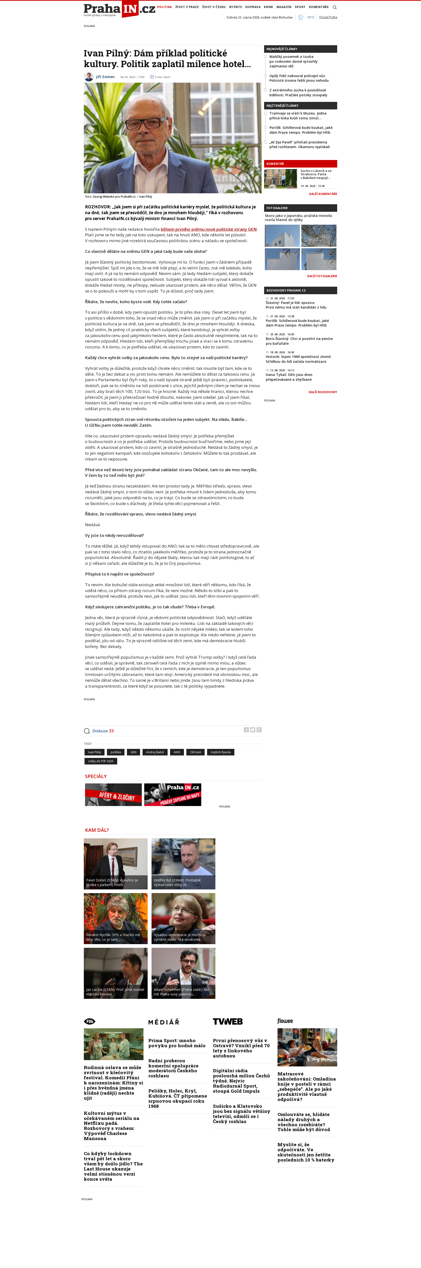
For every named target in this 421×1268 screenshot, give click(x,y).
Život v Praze (187, 7)
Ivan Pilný (94, 752)
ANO (177, 752)
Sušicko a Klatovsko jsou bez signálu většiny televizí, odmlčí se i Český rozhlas (241, 1113)
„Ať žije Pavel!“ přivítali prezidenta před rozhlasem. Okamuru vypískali (299, 144)
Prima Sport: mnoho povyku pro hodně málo (177, 1042)
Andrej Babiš (155, 752)
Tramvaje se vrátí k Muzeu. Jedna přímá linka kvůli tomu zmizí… (297, 115)
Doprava (253, 7)
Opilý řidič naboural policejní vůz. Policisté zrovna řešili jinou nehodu (299, 78)
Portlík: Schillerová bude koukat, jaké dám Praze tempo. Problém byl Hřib (301, 130)
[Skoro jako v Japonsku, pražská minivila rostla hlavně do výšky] (282, 235)
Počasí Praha (328, 17)
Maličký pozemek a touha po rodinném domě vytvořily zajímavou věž (293, 61)
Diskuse (103, 731)
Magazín (284, 7)
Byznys (235, 7)
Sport (300, 7)
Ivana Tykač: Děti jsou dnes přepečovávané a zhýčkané (289, 377)
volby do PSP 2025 (101, 761)
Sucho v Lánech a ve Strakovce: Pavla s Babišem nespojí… (316, 174)
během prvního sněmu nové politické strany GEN (209, 229)
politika (116, 752)
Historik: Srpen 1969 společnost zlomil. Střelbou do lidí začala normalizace (299, 359)
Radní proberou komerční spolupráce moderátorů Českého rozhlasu (173, 1068)
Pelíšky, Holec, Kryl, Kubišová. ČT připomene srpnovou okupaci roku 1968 (177, 1098)
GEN (133, 752)
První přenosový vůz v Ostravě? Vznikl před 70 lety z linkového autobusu (241, 1048)
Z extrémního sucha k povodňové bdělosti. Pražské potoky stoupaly (298, 92)
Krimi (268, 7)
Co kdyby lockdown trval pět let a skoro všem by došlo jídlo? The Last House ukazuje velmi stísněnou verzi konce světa (113, 1166)
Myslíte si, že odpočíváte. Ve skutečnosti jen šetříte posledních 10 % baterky (306, 1152)
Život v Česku (214, 7)
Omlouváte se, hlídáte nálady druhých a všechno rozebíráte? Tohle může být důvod (303, 1122)
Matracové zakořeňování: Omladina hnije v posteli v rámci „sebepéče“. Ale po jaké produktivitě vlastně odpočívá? (306, 1086)
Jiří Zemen (105, 76)
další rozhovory (323, 392)
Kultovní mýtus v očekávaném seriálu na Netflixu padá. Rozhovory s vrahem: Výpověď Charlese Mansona (111, 1125)
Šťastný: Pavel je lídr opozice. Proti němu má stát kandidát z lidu (296, 305)
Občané (195, 752)
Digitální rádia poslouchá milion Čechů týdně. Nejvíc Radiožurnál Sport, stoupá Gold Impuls (241, 1080)
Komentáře (319, 7)
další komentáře (323, 194)
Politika (164, 7)
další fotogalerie (322, 276)
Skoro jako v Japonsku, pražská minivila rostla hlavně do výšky (298, 217)
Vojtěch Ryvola (221, 752)
